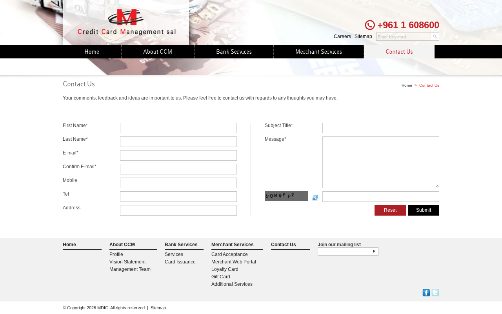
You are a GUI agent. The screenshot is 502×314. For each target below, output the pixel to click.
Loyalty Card (224, 269)
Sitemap (363, 36)
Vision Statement (127, 262)
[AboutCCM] (158, 51)
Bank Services (181, 244)
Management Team (130, 269)
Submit (423, 210)
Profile (116, 254)
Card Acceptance (229, 254)
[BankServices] (234, 51)
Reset (390, 210)
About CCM (122, 244)
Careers (342, 36)
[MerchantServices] (319, 51)
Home (407, 85)
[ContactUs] (399, 51)
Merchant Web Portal (233, 262)
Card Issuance (180, 262)
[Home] (92, 51)
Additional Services (232, 284)
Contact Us (283, 244)
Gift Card (220, 277)
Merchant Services (232, 244)
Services (174, 254)
